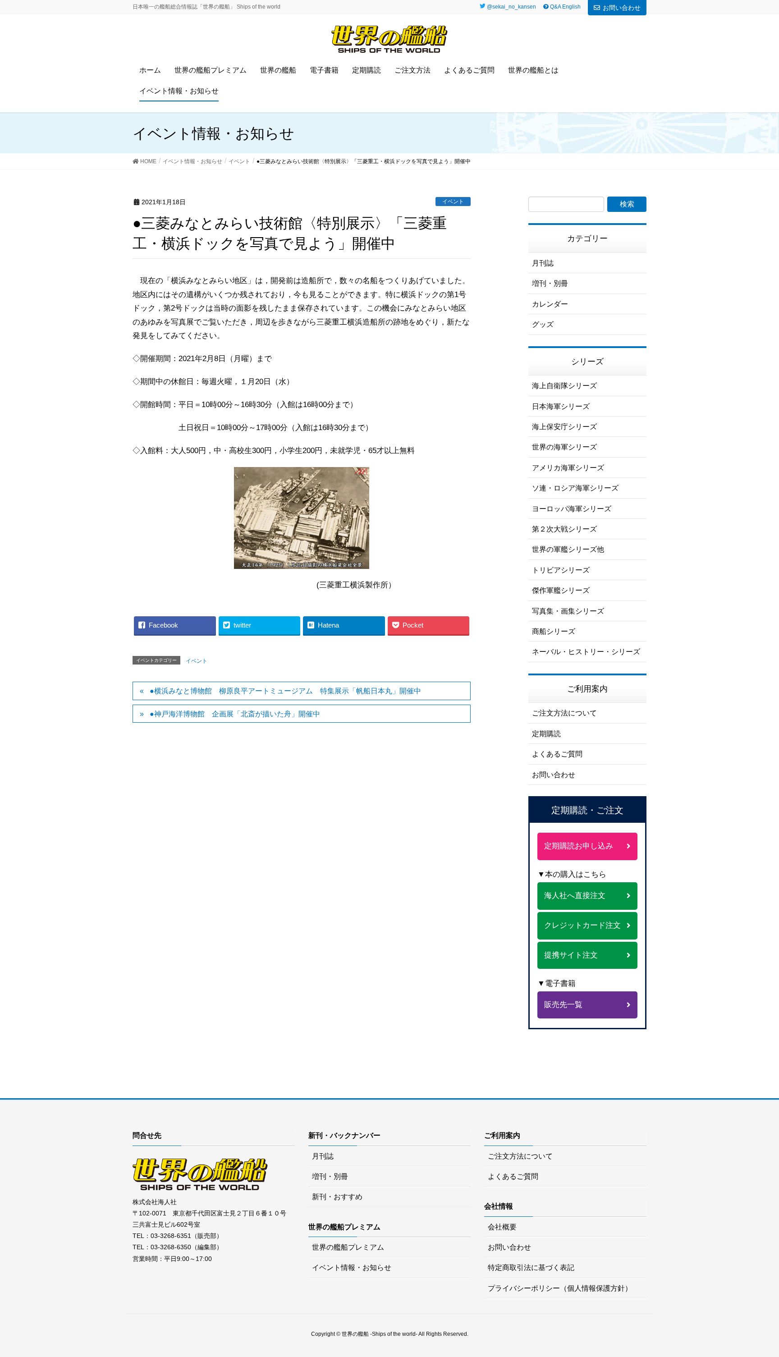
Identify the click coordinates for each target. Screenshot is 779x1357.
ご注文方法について (564, 713)
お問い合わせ (622, 7)
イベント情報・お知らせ (351, 1267)
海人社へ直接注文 (574, 895)
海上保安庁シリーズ (564, 427)
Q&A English (565, 7)
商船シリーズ (553, 631)
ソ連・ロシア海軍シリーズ (575, 488)
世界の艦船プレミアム (348, 1247)
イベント (453, 201)
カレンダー (550, 304)
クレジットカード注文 (582, 925)
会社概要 (502, 1227)
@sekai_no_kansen (511, 7)
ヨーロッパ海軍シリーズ (571, 509)
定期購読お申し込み (578, 846)
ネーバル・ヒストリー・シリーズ (586, 652)
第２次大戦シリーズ (564, 529)
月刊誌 (543, 263)
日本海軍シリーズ (561, 406)
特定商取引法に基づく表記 (531, 1267)
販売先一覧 (563, 1004)
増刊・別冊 (550, 283)
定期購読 (546, 734)
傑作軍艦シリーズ (561, 590)
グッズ (543, 324)
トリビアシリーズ (561, 570)
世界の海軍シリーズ (564, 447)
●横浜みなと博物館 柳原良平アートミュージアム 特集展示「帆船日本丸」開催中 (285, 691)
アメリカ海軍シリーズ (568, 468)
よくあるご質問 (557, 754)
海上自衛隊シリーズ (564, 386)
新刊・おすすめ (337, 1197)
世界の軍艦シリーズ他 (568, 549)
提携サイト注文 (571, 955)
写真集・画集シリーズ (568, 611)
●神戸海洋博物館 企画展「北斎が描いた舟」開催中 (235, 714)
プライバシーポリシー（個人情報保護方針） (560, 1288)
